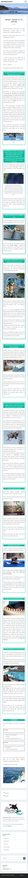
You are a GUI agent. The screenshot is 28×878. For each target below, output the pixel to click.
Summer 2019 (7, 847)
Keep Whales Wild (7, 1)
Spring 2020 (6, 838)
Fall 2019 (5, 844)
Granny (14, 100)
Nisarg (25, 875)
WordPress (17, 875)
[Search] (24, 858)
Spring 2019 (6, 849)
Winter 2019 (6, 841)
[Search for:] (14, 858)
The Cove (12, 309)
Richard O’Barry (13, 245)
